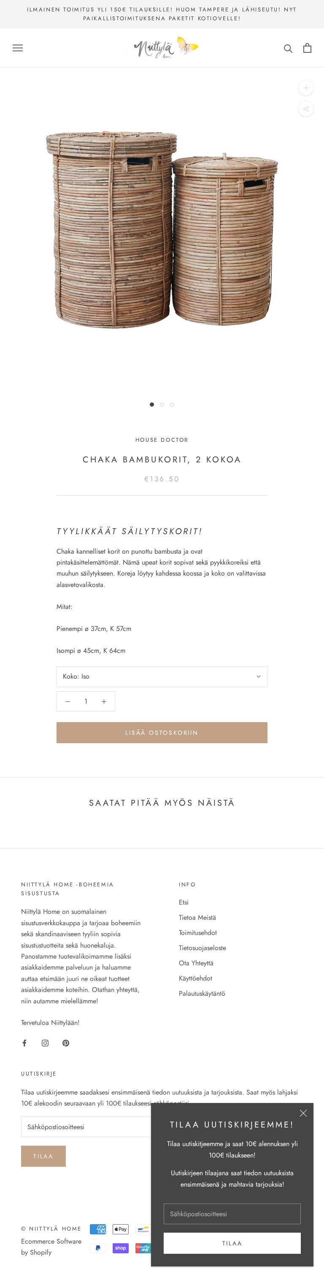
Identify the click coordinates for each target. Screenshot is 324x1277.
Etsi (184, 902)
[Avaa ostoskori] (307, 48)
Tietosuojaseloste (202, 948)
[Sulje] (303, 1113)
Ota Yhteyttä (196, 963)
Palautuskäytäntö (202, 993)
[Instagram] (45, 1042)
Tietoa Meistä (197, 917)
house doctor (162, 440)
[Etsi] (288, 47)
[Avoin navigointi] (18, 48)
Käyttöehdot (195, 978)
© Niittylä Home (51, 1229)
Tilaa (232, 1243)
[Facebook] (24, 1042)
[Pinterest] (65, 1042)
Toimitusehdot (198, 932)
